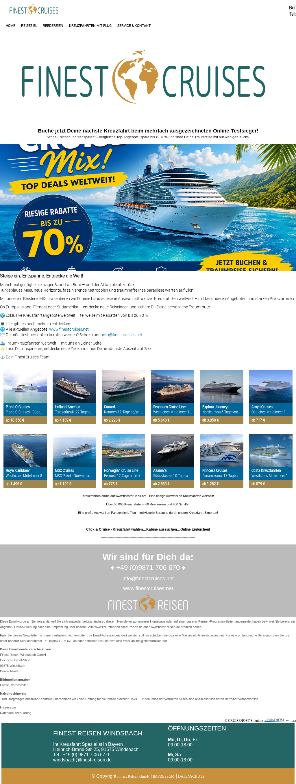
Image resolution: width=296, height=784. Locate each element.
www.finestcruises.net (69, 329)
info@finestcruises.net (122, 334)
